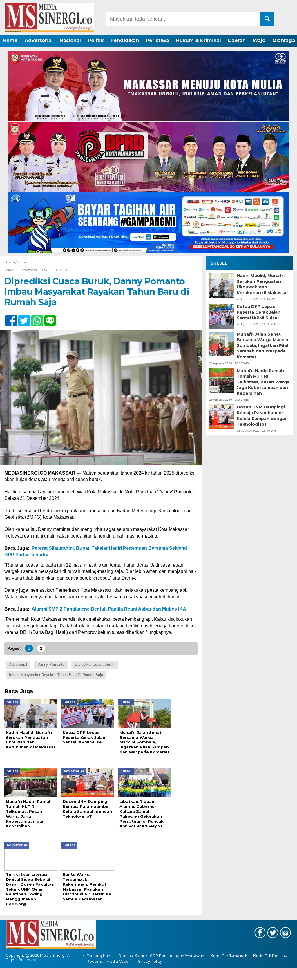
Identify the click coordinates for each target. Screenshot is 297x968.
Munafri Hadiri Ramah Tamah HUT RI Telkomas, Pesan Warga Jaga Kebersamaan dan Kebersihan (263, 382)
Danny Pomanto (50, 664)
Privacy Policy (149, 961)
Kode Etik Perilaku (270, 955)
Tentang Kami (100, 955)
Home (10, 40)
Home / (10, 262)
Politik (96, 40)
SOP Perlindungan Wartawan (177, 955)
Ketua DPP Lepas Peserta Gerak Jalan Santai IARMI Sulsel (258, 312)
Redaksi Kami (131, 955)
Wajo (259, 40)
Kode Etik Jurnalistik (228, 955)
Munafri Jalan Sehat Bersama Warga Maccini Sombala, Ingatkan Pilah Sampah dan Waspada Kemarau (263, 345)
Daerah (237, 40)
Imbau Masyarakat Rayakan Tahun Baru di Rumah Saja (56, 675)
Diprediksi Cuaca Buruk (94, 664)
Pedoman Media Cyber (108, 961)
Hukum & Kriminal (198, 40)
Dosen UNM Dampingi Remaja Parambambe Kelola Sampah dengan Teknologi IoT (262, 415)
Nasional (70, 40)
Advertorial (39, 40)
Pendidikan (125, 40)
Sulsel (22, 262)
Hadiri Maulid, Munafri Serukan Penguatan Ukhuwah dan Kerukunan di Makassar (262, 284)
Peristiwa (157, 40)
